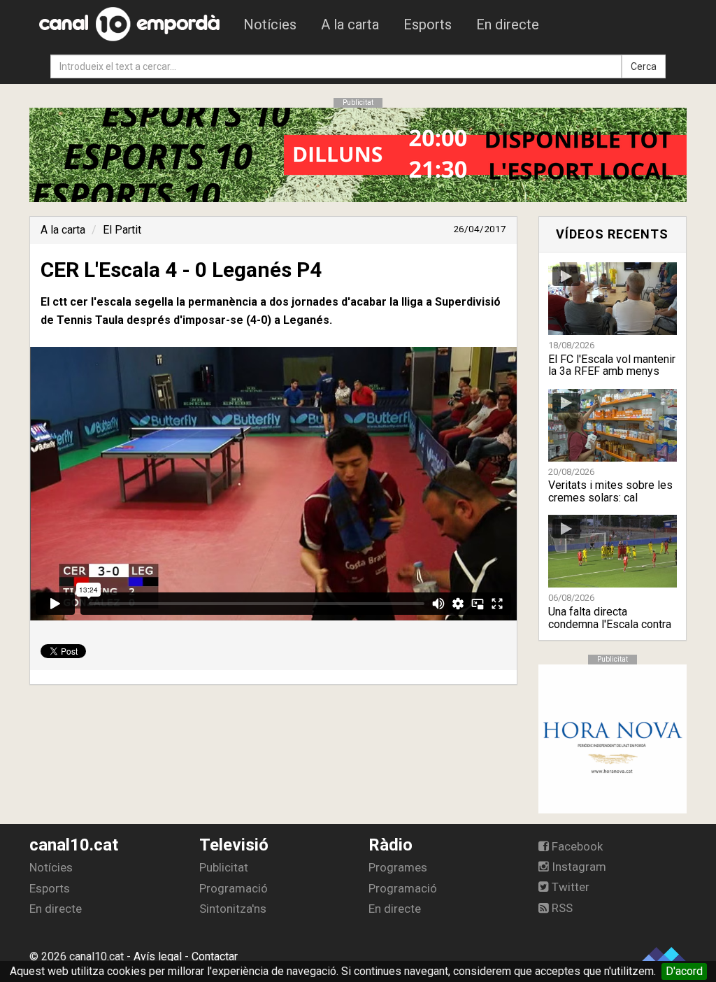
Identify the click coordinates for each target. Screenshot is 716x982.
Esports (427, 24)
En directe (507, 24)
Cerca (644, 66)
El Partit (122, 229)
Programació (233, 888)
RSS (561, 908)
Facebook (576, 846)
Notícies (269, 24)
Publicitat (223, 867)
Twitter (569, 887)
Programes (397, 867)
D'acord (684, 971)
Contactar (215, 956)
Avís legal (158, 956)
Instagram (577, 867)
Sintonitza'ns (232, 909)
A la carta (350, 24)
